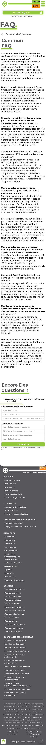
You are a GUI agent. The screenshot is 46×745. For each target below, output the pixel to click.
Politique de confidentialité (36, 447)
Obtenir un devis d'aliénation (17, 406)
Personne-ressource (12, 423)
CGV (2, 449)
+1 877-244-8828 (34, 728)
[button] (43, 4)
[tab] (11, 400)
